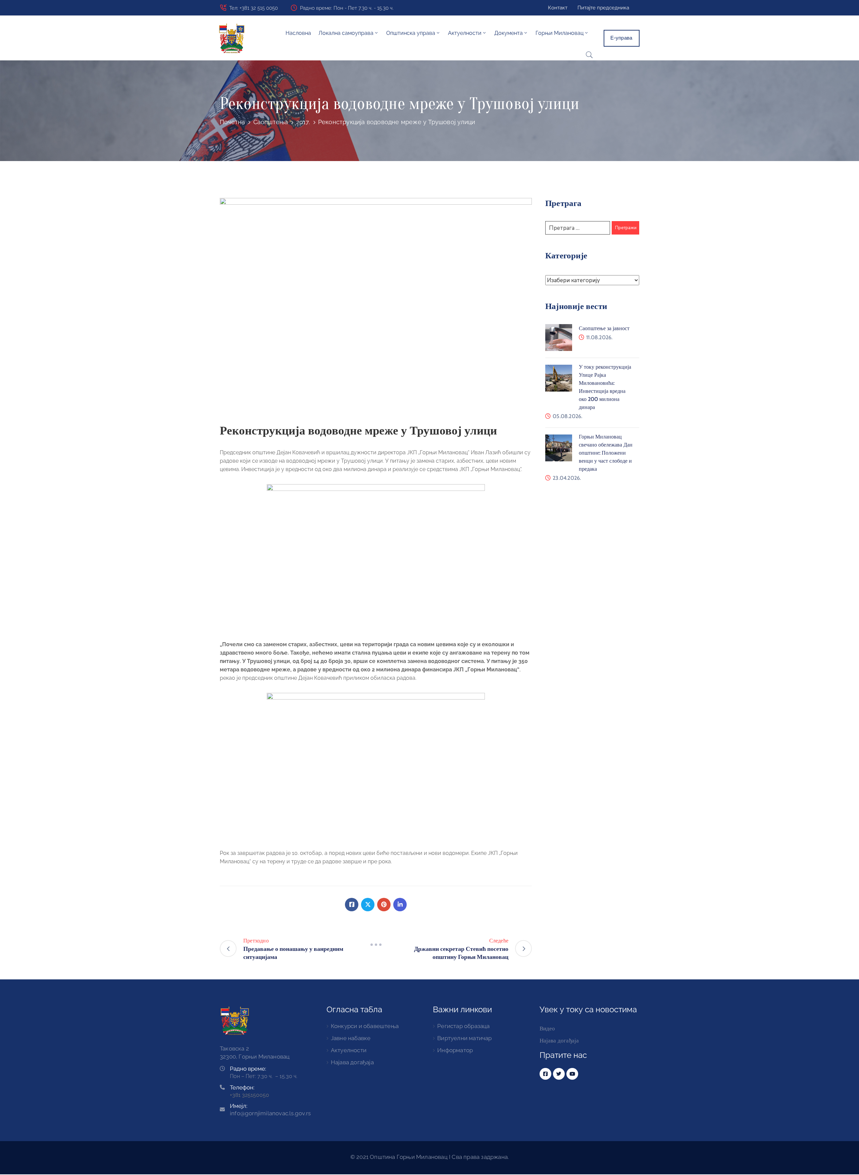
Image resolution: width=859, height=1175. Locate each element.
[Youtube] (572, 1074)
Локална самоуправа (345, 33)
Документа (508, 33)
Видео (547, 1028)
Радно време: (248, 1068)
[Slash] (375, 944)
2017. (303, 121)
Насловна (298, 33)
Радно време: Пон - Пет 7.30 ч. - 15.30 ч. (347, 8)
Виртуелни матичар (464, 1038)
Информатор (455, 1050)
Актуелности (348, 1050)
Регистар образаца (463, 1026)
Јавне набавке (351, 1038)
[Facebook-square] (545, 1074)
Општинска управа (410, 33)
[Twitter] (367, 904)
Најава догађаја (352, 1062)
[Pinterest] (384, 904)
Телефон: (242, 1087)
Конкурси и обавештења (365, 1026)
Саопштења (270, 121)
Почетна (232, 121)
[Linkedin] (400, 904)
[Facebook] (351, 904)
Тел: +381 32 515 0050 (253, 8)
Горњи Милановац (560, 33)
